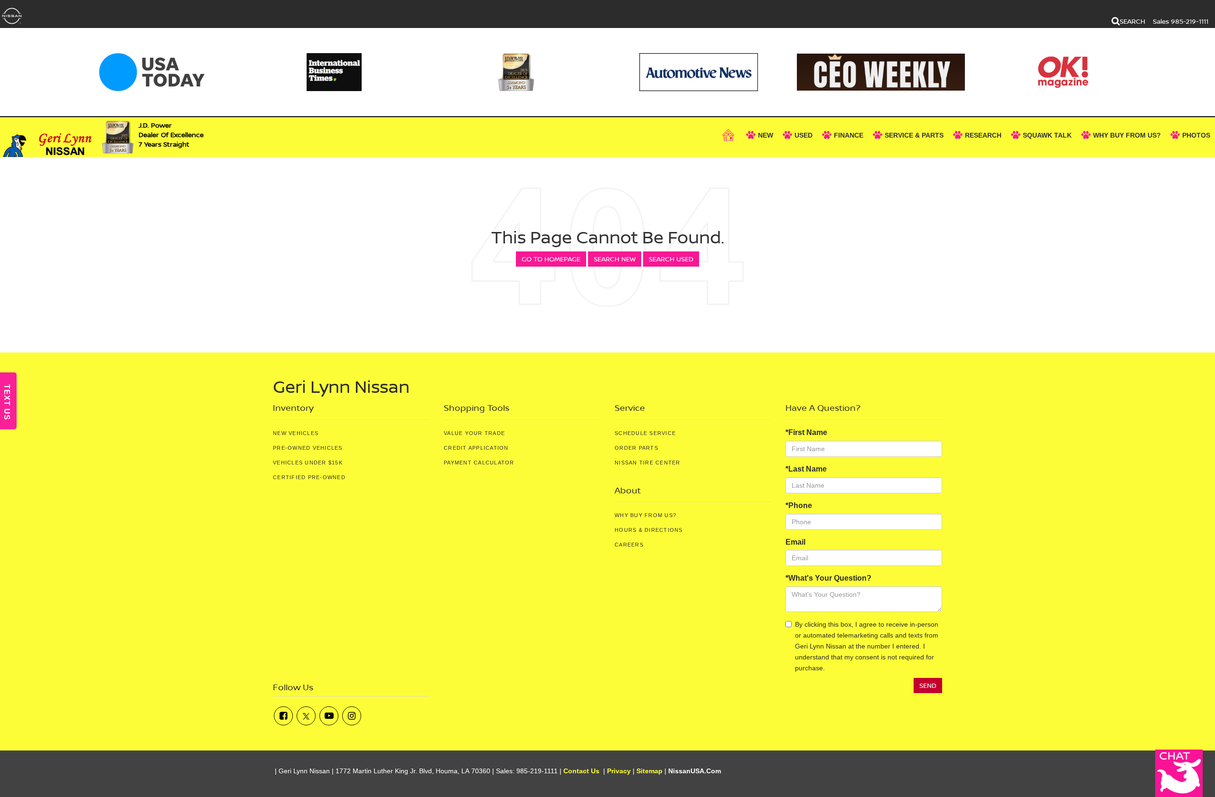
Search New (615, 258)
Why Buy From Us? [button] (1127, 135)
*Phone (798, 505)
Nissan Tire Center (648, 462)
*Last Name (806, 469)
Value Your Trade (474, 433)
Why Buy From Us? (645, 515)
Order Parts (636, 448)
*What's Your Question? (828, 578)
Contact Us (581, 771)
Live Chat (1179, 773)
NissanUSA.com (694, 771)
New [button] (765, 135)
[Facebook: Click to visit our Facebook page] (283, 715)
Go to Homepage (551, 258)
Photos (1196, 135)
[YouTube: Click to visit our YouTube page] (328, 715)
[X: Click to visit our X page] (306, 715)
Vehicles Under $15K (308, 462)
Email (795, 542)
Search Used (671, 258)
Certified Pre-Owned (309, 477)
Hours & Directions (649, 530)
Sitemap (649, 771)
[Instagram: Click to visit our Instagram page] (351, 715)
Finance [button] (848, 135)
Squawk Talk (1047, 135)
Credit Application (476, 448)
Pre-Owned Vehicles (308, 448)
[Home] (729, 135)
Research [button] (983, 135)
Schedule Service (645, 433)
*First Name (806, 432)
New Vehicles (295, 433)
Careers (629, 544)
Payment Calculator (479, 462)
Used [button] (803, 135)
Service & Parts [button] (914, 135)
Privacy (619, 771)
